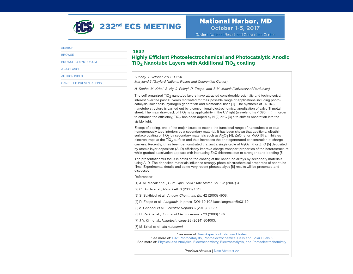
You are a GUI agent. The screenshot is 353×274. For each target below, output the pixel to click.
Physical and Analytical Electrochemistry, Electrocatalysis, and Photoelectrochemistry (222, 242)
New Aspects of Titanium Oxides (222, 234)
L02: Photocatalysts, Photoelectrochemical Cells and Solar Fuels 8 (222, 238)
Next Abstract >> (226, 251)
